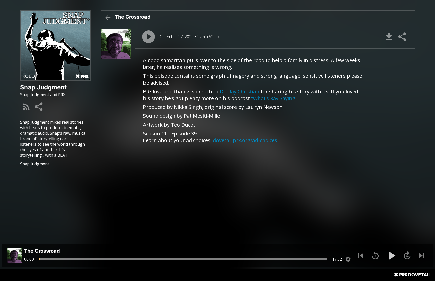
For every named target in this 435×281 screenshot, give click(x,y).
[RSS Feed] (26, 106)
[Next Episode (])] (421, 255)
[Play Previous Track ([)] (360, 255)
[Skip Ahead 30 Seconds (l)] (407, 255)
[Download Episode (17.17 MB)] (389, 36)
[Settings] (348, 259)
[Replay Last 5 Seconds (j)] (375, 255)
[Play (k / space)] (391, 255)
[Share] (39, 106)
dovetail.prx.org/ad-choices (245, 140)
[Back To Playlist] (108, 18)
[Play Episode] (148, 36)
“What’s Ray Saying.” (274, 98)
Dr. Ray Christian (239, 91)
